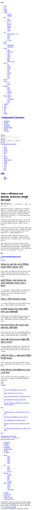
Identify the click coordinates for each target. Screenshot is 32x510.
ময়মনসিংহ (9, 73)
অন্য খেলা (9, 40)
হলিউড (8, 58)
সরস (5, 110)
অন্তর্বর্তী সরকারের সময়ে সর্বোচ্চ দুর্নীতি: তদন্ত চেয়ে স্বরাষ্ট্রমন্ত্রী (14, 310)
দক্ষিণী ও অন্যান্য (11, 61)
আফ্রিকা (9, 30)
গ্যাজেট (8, 97)
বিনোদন (5, 48)
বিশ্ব (5, 17)
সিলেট (8, 70)
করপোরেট (9, 14)
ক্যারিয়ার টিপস (10, 47)
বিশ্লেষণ (6, 79)
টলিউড (8, 60)
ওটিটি (8, 50)
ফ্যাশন (8, 88)
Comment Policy (9, 499)
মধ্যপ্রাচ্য (9, 24)
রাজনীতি (5, 11)
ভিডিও (5, 107)
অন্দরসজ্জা (9, 91)
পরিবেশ (5, 105)
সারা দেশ (6, 63)
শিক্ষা (5, 109)
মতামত (5, 42)
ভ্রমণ (8, 94)
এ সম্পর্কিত (3, 260)
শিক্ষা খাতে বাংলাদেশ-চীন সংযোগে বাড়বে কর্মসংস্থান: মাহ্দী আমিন (15, 326)
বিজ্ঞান (8, 102)
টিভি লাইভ (3, 139)
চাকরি (5, 43)
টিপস (8, 83)
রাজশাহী (9, 68)
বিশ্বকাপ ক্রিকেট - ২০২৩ (12, 34)
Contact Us (7, 494)
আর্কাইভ (5, 114)
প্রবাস (5, 112)
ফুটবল (8, 37)
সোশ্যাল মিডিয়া (10, 99)
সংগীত (8, 53)
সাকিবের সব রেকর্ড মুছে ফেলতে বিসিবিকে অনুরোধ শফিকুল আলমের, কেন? (15, 265)
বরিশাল (8, 78)
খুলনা (8, 71)
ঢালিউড (8, 55)
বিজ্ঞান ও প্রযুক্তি (7, 96)
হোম (5, 7)
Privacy (6, 492)
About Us (7, 496)
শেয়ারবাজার (9, 16)
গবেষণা (8, 84)
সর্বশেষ (5, 6)
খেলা (5, 32)
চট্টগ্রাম (8, 66)
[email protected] (10, 507)
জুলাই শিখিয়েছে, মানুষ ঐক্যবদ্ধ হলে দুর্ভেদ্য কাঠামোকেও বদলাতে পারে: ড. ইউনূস (14, 283)
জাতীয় (5, 9)
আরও (2, 381)
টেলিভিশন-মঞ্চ (10, 52)
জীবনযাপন (6, 86)
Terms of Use (8, 497)
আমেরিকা (9, 27)
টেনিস (8, 38)
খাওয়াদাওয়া (9, 92)
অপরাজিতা (6, 104)
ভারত (8, 19)
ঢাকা (8, 65)
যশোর (8, 74)
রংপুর (8, 76)
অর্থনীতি (5, 12)
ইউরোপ (8, 25)
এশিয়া (8, 29)
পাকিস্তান (9, 20)
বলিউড (8, 56)
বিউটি (8, 89)
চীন (8, 22)
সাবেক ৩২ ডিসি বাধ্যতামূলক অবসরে (13, 299)
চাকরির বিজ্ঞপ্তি (10, 45)
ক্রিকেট (8, 35)
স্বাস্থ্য (5, 81)
